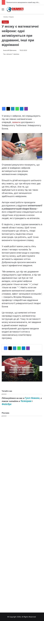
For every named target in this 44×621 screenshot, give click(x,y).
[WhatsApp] (17, 109)
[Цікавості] (15, 9)
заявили (16, 122)
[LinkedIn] (12, 109)
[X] (8, 109)
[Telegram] (21, 109)
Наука (11, 17)
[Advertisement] (22, 81)
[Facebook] (4, 109)
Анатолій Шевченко (9, 50)
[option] (22, 369)
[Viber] (26, 109)
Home (5, 17)
